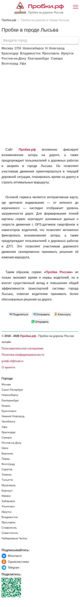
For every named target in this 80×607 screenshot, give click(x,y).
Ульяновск (8, 506)
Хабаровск (8, 501)
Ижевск (6, 495)
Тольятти (7, 479)
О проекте (8, 367)
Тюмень (7, 474)
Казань (6, 405)
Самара (7, 437)
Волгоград (8, 464)
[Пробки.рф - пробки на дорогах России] (20, 8)
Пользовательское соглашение (22, 348)
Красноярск (9, 411)
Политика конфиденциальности (23, 354)
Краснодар (8, 432)
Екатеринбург (10, 400)
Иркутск (6, 511)
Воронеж (7, 453)
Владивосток (10, 517)
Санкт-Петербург (12, 389)
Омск (5, 448)
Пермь (6, 458)
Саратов (7, 469)
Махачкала (9, 485)
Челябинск (8, 421)
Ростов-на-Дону (11, 442)
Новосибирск (10, 395)
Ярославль (8, 522)
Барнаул (7, 490)
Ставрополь (9, 527)
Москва (6, 384)
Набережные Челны (14, 538)
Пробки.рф (46, 5)
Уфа (4, 427)
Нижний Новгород (13, 416)
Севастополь (10, 532)
